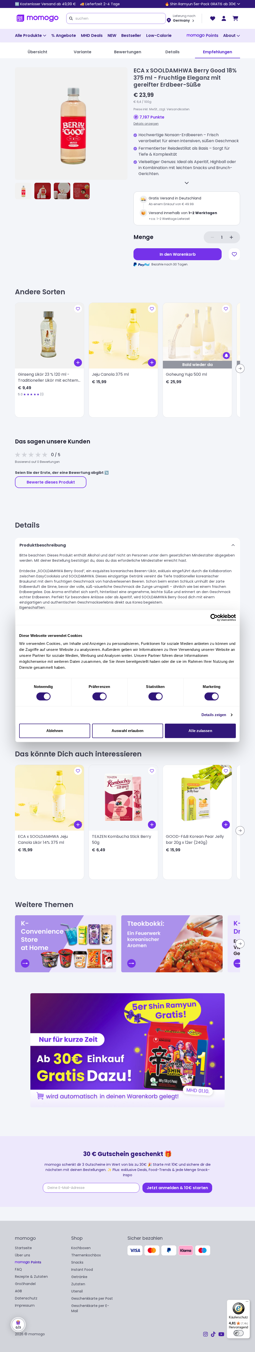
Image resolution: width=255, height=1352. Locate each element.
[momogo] (37, 18)
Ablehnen (54, 731)
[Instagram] (205, 1334)
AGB (18, 1291)
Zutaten (78, 1284)
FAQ (18, 1269)
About (229, 35)
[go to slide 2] (42, 191)
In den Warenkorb (178, 254)
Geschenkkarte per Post (92, 1298)
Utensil (77, 1291)
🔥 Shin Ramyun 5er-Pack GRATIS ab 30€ (200, 3)
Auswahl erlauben (127, 731)
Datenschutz (26, 1298)
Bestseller (131, 35)
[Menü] (247, 1303)
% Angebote (63, 35)
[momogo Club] (223, 18)
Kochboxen (81, 1247)
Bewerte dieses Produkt (51, 482)
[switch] (99, 696)
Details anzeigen (146, 124)
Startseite (23, 1247)
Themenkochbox (86, 1255)
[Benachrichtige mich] (226, 355)
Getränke (79, 1276)
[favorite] (212, 18)
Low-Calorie (159, 35)
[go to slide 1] (23, 191)
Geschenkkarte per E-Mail (90, 1308)
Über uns (22, 1255)
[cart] (235, 18)
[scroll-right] (240, 368)
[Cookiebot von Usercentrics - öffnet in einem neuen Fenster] (214, 617)
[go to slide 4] (81, 191)
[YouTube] (221, 1334)
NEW (112, 35)
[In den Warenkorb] (78, 363)
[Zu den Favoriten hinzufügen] (234, 254)
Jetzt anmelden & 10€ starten (177, 1188)
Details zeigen (213, 715)
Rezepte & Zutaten (31, 1276)
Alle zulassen (200, 731)
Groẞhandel (25, 1283)
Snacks (77, 1262)
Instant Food (82, 1269)
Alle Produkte (28, 35)
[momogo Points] (202, 35)
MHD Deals (92, 35)
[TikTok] (213, 1334)
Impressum (25, 1305)
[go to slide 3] (62, 191)
